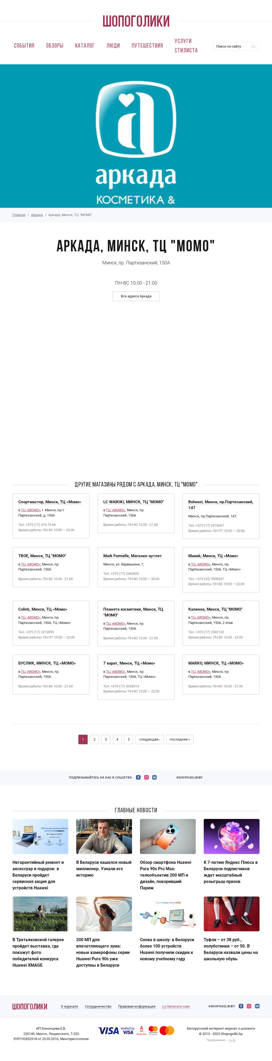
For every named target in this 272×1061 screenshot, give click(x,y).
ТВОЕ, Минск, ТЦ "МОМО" (42, 555)
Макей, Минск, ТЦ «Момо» (213, 555)
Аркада (37, 215)
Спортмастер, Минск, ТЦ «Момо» (49, 502)
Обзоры (54, 46)
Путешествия (147, 46)
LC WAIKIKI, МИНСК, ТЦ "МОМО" (133, 502)
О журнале (69, 1006)
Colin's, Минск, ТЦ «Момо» (42, 609)
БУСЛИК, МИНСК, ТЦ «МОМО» (47, 663)
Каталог (85, 46)
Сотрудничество (98, 1006)
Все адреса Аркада (136, 296)
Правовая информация (136, 1006)
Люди (113, 46)
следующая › (149, 739)
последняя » (180, 739)
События (24, 46)
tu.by (232, 1040)
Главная (19, 215)
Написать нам (178, 1006)
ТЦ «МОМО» (30, 510)
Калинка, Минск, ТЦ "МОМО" (215, 609)
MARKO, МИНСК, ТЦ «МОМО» (216, 663)
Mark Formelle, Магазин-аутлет (132, 555)
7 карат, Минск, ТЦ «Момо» (129, 663)
